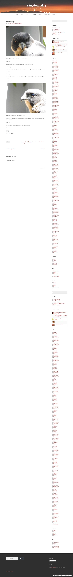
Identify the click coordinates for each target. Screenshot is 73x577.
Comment (42, 168)
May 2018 (55, 191)
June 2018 (55, 189)
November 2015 (56, 228)
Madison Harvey (58, 46)
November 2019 (56, 167)
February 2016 (55, 224)
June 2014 (55, 248)
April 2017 (55, 207)
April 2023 (55, 112)
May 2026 (55, 62)
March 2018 (55, 192)
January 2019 (55, 180)
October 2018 (55, 184)
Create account (55, 271)
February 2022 (55, 130)
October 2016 (55, 213)
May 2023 (55, 110)
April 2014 (55, 251)
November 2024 (56, 86)
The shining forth (56, 30)
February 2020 (55, 163)
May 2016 (55, 220)
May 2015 (55, 235)
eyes (36, 141)
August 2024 (55, 90)
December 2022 (56, 117)
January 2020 (55, 164)
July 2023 (54, 108)
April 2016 (55, 222)
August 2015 (55, 232)
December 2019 (56, 165)
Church (54, 259)
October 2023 (55, 104)
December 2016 (56, 211)
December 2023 (56, 101)
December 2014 (56, 240)
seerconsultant (19, 23)
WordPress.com (56, 276)
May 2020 (55, 159)
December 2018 (56, 181)
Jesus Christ (41, 141)
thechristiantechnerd (58, 49)
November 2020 (56, 150)
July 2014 (54, 247)
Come (64, 49)
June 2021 (55, 141)
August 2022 (55, 122)
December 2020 (56, 149)
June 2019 (55, 173)
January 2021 (55, 148)
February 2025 (55, 82)
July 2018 (54, 188)
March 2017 (55, 208)
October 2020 (55, 152)
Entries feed (55, 273)
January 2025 (55, 83)
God (38, 141)
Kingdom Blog (36, 5)
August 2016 (55, 216)
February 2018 (55, 193)
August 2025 (55, 74)
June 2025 (55, 77)
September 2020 (56, 153)
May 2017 (55, 205)
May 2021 (55, 142)
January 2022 (55, 132)
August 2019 (55, 171)
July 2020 (54, 156)
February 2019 (55, 179)
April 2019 (55, 176)
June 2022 (55, 125)
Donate (34, 14)
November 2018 (56, 183)
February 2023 (55, 114)
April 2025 (55, 79)
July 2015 (54, 234)
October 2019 (55, 168)
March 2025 (55, 81)
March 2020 (55, 161)
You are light (43, 149)
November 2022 (56, 118)
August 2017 (55, 201)
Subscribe (21, 558)
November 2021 (56, 134)
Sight (28, 143)
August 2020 (55, 154)
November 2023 (56, 102)
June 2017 (55, 204)
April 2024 (55, 95)
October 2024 (55, 87)
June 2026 (55, 61)
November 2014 (56, 242)
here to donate (53, 567)
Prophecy (29, 141)
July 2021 (54, 140)
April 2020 (55, 160)
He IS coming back (56, 34)
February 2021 (55, 146)
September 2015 (56, 231)
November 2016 (56, 212)
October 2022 (55, 120)
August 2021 (55, 138)
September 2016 (56, 215)
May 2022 (55, 126)
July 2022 (54, 124)
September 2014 (56, 244)
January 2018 (55, 195)
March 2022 (55, 129)
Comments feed (56, 275)
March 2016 (55, 223)
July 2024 (54, 91)
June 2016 (55, 219)
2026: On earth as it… (58, 44)
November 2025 (56, 70)
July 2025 (54, 75)
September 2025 (56, 73)
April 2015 (55, 236)
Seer (26, 143)
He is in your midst (56, 28)
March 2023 (55, 113)
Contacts (28, 14)
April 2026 (55, 63)
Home (17, 14)
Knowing (23, 143)
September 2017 (56, 200)
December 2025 (56, 69)
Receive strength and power (11, 149)
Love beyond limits (56, 29)
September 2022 (56, 121)
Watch (30, 143)
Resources (54, 14)
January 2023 (55, 116)
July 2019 (54, 172)
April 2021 (55, 144)
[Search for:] (59, 21)
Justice (54, 261)
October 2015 (55, 230)
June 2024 (55, 93)
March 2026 (55, 65)
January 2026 (55, 67)
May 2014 (55, 250)
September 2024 (56, 89)
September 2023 (56, 105)
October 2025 (55, 71)
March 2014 (55, 252)
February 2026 (55, 66)
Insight (40, 14)
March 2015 (55, 238)
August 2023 (55, 106)
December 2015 (56, 227)
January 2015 (55, 239)
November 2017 (56, 197)
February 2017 (55, 209)
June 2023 (55, 109)
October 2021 (55, 136)
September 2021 (56, 137)
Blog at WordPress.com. (9, 571)
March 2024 (55, 97)
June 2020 (55, 157)
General (26, 141)
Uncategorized (55, 264)
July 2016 (54, 218)
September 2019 (56, 169)
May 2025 (55, 78)
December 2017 (56, 196)
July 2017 (54, 203)
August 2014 (55, 246)
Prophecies (47, 14)
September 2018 (56, 185)
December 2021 (56, 133)
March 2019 (55, 177)
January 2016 (55, 226)
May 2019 (55, 175)
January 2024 (55, 100)
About (22, 14)
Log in (54, 272)
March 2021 (55, 145)
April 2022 (55, 128)
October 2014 (55, 243)
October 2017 (55, 199)
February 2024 (55, 98)
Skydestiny (57, 41)
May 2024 (55, 94)
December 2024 (56, 85)
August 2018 (55, 187)
